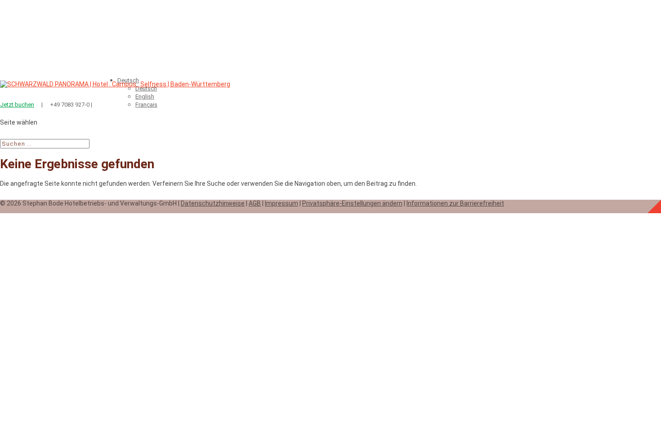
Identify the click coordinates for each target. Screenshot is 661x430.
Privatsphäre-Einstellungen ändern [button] (352, 203)
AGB (255, 203)
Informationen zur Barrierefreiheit (455, 203)
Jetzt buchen (17, 104)
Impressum (281, 203)
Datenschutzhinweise (213, 203)
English (144, 96)
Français (146, 104)
